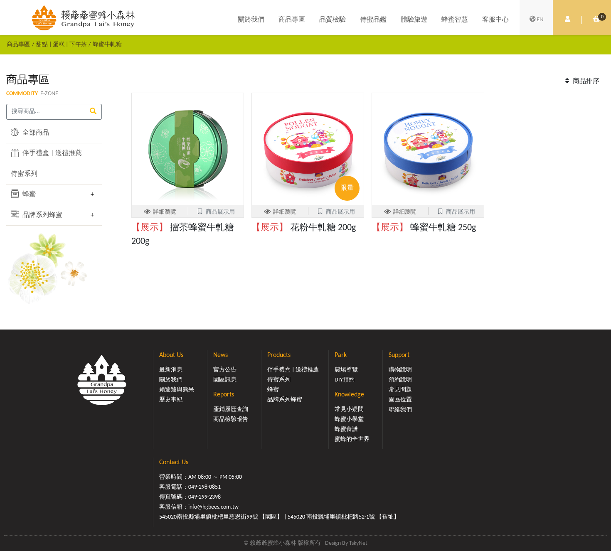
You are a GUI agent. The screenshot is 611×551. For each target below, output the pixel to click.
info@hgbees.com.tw (213, 507)
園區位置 (400, 400)
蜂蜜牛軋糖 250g (424, 228)
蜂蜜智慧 (454, 20)
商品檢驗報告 (230, 419)
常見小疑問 (349, 409)
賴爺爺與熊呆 (176, 390)
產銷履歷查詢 (230, 409)
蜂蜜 (28, 194)
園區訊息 (225, 380)
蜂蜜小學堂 (349, 419)
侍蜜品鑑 (373, 20)
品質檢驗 (332, 20)
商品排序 (585, 81)
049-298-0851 (204, 487)
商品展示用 (220, 212)
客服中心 (495, 20)
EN (540, 20)
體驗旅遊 (414, 20)
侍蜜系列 (24, 174)
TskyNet (358, 543)
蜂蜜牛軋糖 (107, 45)
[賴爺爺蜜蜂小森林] (83, 17)
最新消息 (170, 370)
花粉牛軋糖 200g (303, 228)
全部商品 (35, 133)
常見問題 (400, 390)
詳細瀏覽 (164, 212)
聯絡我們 (400, 410)
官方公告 (225, 370)
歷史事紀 (170, 400)
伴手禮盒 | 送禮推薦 (51, 153)
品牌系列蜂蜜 (41, 215)
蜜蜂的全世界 (352, 439)
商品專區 (291, 20)
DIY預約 (345, 380)
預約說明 (400, 380)
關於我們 (251, 20)
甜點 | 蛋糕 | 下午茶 (61, 45)
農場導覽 (346, 370)
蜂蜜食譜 (346, 429)
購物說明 (400, 370)
